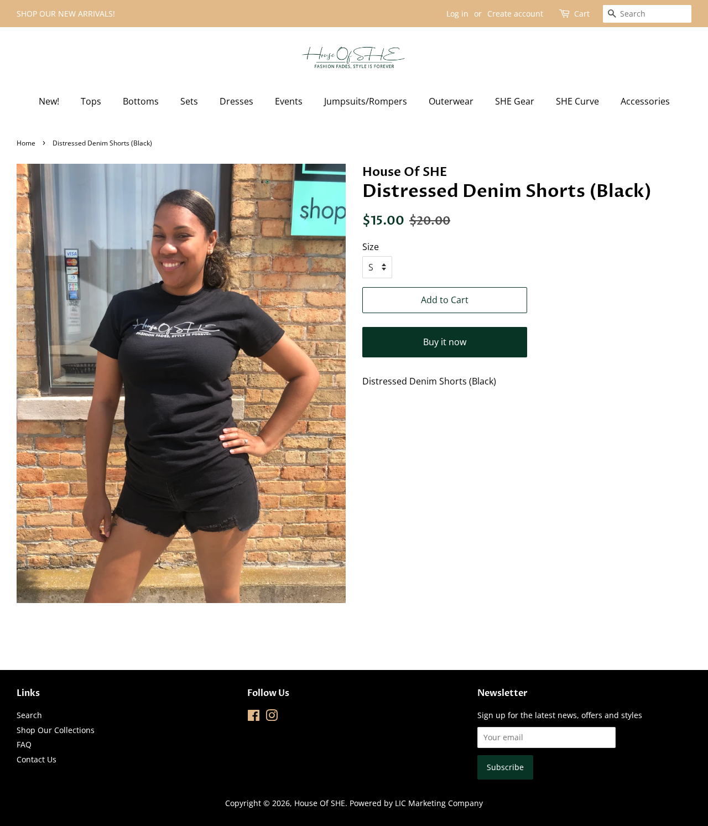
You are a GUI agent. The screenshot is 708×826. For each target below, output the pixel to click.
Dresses (236, 101)
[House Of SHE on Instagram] (272, 717)
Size (370, 247)
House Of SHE (319, 803)
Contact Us (36, 759)
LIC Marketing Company (439, 803)
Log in (457, 13)
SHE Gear (514, 101)
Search (29, 715)
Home (26, 143)
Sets (189, 101)
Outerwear (451, 101)
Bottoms (141, 101)
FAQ (24, 744)
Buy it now (444, 342)
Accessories (645, 101)
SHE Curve (577, 101)
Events (289, 101)
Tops (91, 101)
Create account (515, 13)
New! (49, 101)
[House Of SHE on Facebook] (253, 717)
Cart (582, 13)
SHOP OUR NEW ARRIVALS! (66, 13)
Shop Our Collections (56, 730)
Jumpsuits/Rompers (365, 101)
